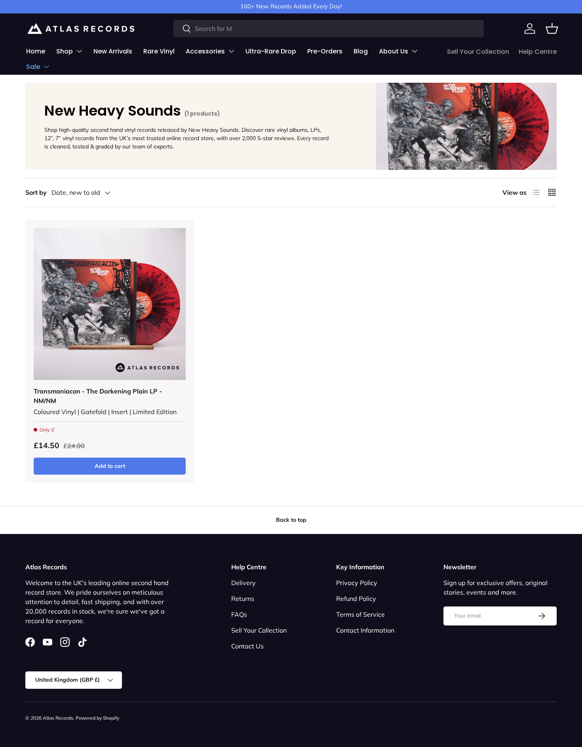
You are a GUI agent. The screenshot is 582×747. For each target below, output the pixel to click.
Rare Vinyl (159, 51)
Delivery (243, 583)
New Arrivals (112, 51)
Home (35, 51)
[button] (552, 28)
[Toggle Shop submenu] (79, 51)
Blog (361, 51)
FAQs (239, 614)
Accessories (205, 51)
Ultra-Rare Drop (270, 51)
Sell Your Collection (478, 51)
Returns (242, 599)
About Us (393, 51)
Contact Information (365, 630)
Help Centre (538, 51)
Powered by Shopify (97, 718)
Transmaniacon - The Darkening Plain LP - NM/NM (98, 396)
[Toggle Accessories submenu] (231, 51)
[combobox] (328, 28)
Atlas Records (58, 718)
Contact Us (247, 646)
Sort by (36, 192)
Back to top (291, 519)
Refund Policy (356, 599)
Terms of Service (360, 614)
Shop (64, 51)
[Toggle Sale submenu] (46, 66)
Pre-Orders (324, 51)
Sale (33, 66)
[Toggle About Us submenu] (414, 51)
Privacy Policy (356, 583)
